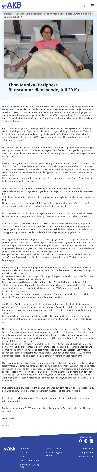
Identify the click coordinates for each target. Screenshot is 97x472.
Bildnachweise (86, 456)
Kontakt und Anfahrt (30, 460)
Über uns (24, 448)
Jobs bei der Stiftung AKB (30, 465)
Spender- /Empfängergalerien (30, 13)
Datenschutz (86, 448)
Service (23, 452)
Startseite (9, 13)
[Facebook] (80, 441)
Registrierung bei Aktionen (53, 453)
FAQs (22, 456)
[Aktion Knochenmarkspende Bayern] (11, 5)
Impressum (87, 452)
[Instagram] (85, 441)
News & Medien (53, 448)
